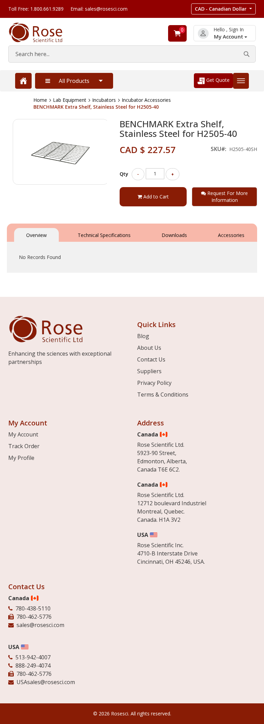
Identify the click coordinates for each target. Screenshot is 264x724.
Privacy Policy (154, 383)
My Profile (21, 458)
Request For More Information (227, 196)
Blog (143, 336)
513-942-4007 (33, 657)
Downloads (174, 235)
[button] (223, 9)
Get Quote (217, 80)
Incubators (104, 100)
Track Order (24, 446)
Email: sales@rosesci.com (99, 9)
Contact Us (151, 359)
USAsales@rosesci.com (45, 682)
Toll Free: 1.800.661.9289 (36, 9)
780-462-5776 (34, 616)
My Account (229, 36)
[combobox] (132, 54)
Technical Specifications (104, 235)
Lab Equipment (69, 100)
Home (40, 100)
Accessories (231, 235)
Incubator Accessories (146, 100)
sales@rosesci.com (40, 625)
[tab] (36, 234)
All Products (74, 81)
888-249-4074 (33, 665)
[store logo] (42, 32)
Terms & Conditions (162, 394)
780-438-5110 (33, 608)
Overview (36, 235)
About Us (149, 348)
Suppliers (149, 371)
